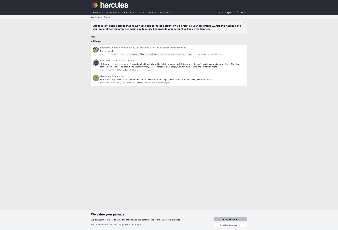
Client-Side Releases (217, 54)
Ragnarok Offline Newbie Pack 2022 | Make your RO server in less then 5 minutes (143, 47)
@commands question (112, 76)
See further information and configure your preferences (116, 224)
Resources (127, 12)
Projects (148, 70)
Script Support (164, 82)
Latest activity (96, 17)
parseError (104, 82)
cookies (110, 219)
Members (164, 12)
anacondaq (104, 54)
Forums (96, 12)
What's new (111, 12)
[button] (102, 12)
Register (107, 17)
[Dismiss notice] (244, 23)
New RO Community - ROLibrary (117, 60)
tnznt (102, 70)
